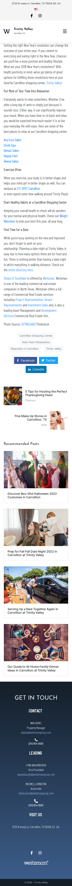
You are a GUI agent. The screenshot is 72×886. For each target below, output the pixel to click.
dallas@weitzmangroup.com (36, 732)
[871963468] (28, 324)
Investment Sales (38, 305)
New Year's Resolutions (36, 342)
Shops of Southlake (15, 278)
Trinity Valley (23, 29)
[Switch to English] (36, 9)
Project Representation (29, 299)
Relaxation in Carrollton (25, 348)
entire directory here (20, 270)
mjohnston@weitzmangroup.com (36, 793)
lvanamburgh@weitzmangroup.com (36, 774)
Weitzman (48, 278)
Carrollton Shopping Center (36, 335)
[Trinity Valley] (6, 31)
